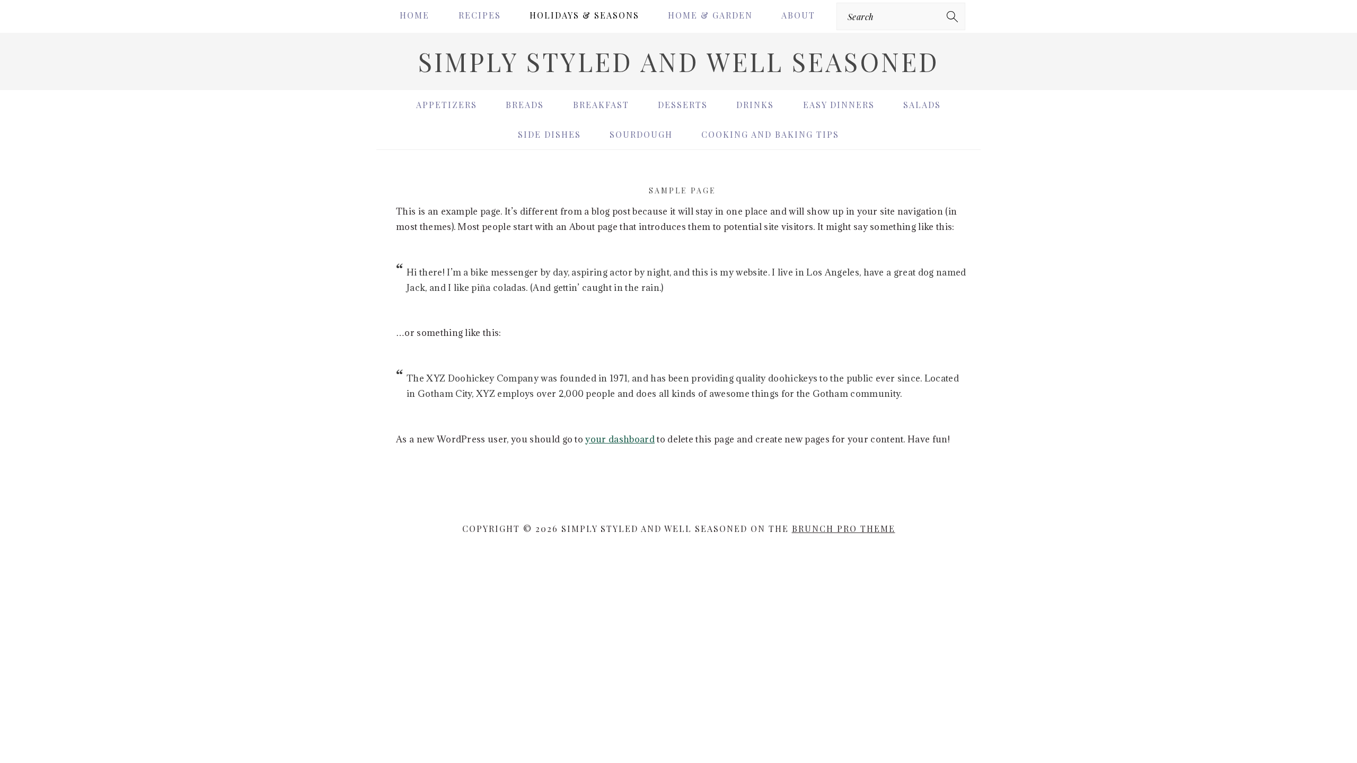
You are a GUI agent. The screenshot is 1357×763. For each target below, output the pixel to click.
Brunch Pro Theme (843, 528)
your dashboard (619, 439)
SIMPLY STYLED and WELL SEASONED (678, 61)
